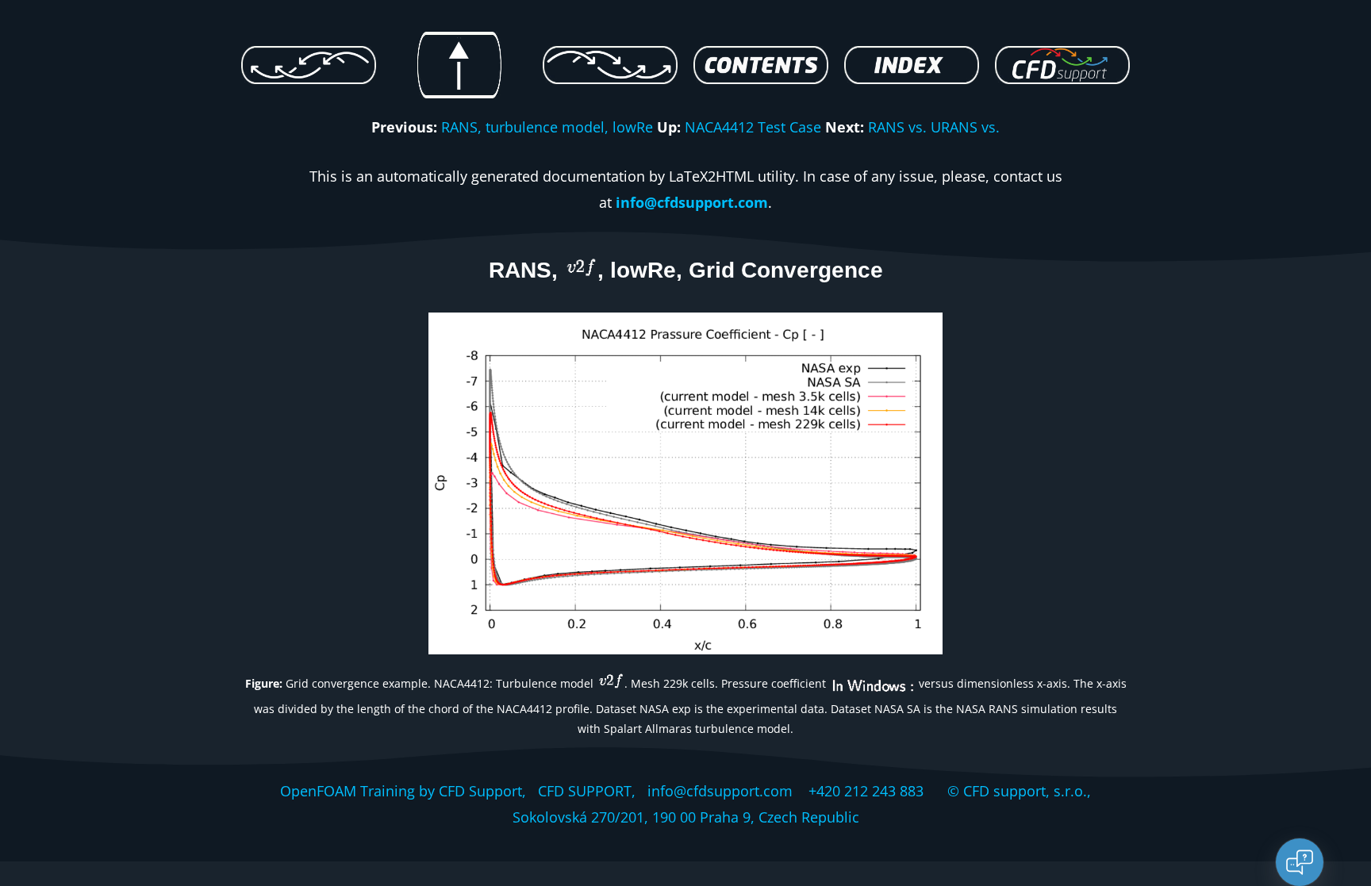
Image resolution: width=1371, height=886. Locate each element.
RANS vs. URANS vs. (934, 126)
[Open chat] (1299, 862)
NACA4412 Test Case (753, 126)
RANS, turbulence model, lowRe (547, 126)
